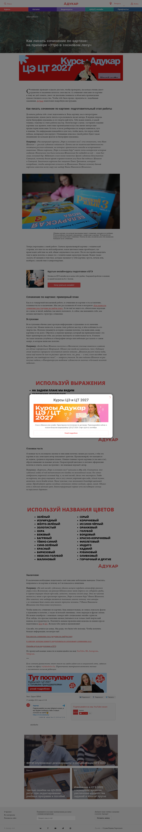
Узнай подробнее (71, 433)
